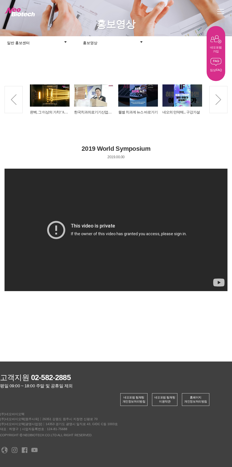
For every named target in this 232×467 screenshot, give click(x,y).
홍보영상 (90, 43)
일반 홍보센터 (18, 43)
